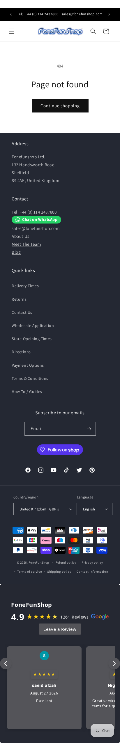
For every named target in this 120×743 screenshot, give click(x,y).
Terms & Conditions (30, 378)
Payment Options (28, 365)
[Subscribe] (89, 429)
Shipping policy (59, 571)
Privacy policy (92, 562)
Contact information (92, 571)
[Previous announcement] (10, 14)
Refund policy (66, 562)
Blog (16, 252)
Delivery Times (25, 285)
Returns (19, 299)
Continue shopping (60, 105)
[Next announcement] (109, 14)
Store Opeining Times (32, 338)
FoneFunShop (39, 562)
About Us (20, 236)
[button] (11, 31)
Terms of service (29, 571)
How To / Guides (27, 391)
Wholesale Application (33, 325)
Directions (21, 351)
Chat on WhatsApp (40, 219)
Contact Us (22, 312)
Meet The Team (26, 244)
